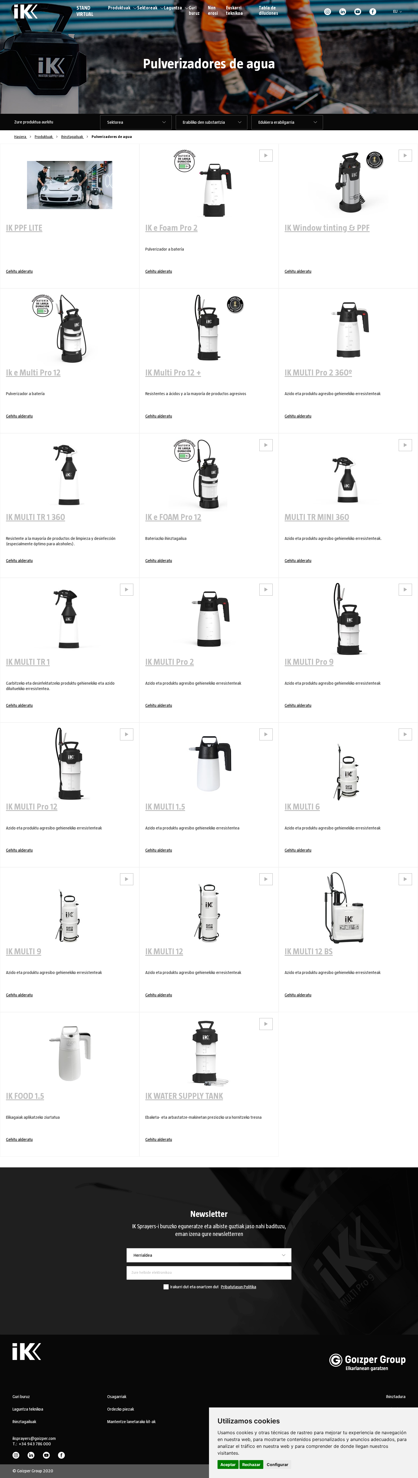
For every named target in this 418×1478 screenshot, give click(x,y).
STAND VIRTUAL (84, 11)
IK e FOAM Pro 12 (173, 517)
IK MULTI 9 (23, 952)
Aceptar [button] (228, 1464)
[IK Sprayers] (26, 11)
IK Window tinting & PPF (327, 228)
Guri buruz (194, 11)
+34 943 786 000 (35, 1444)
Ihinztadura (395, 1396)
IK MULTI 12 (164, 952)
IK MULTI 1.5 (165, 807)
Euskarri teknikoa (234, 11)
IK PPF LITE (24, 228)
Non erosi (213, 11)
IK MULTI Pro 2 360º (318, 373)
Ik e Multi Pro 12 (33, 373)
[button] (398, 12)
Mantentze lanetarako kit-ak (131, 1421)
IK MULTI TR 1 (28, 662)
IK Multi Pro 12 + (173, 373)
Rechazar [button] (251, 1464)
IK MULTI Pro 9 (309, 662)
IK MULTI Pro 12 (31, 807)
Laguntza (173, 8)
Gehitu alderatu (19, 271)
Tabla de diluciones (268, 11)
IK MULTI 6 (302, 807)
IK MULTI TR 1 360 (35, 517)
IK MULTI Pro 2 (169, 662)
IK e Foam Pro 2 (171, 228)
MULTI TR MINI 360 (317, 517)
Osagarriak (116, 1396)
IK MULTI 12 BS (309, 952)
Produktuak (119, 8)
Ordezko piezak (120, 1409)
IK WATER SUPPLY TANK (184, 1096)
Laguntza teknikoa (28, 1409)
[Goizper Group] (367, 1380)
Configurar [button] (277, 1464)
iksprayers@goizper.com (34, 1438)
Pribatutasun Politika (238, 1287)
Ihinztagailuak (72, 137)
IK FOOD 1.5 (25, 1096)
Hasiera (20, 137)
